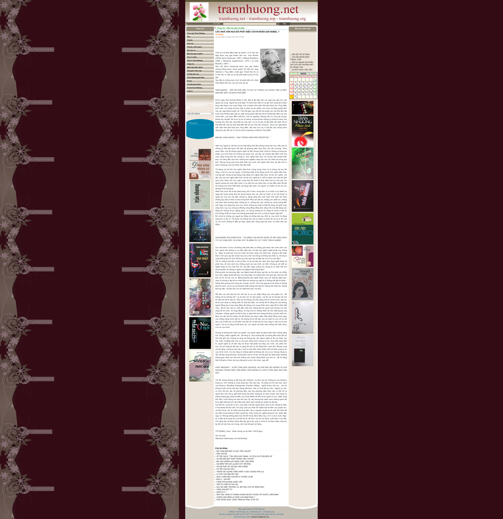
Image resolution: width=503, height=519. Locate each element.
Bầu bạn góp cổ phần (195, 54)
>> (313, 73)
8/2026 (303, 73)
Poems (189, 81)
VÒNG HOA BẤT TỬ (224, 489)
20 (307, 89)
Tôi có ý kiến (192, 57)
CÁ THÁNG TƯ (298, 50)
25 (300, 93)
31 (296, 96)
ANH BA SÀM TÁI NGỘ (301, 34)
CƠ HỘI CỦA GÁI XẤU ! (225, 469)
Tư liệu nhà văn (193, 74)
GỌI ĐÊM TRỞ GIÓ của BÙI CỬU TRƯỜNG (233, 464)
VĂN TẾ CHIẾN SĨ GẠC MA (227, 484)
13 (307, 86)
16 (292, 89)
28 (311, 93)
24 (296, 93)
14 (311, 86)
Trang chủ (200, 29)
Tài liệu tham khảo (194, 84)
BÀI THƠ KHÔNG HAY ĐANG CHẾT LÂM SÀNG (235, 461)
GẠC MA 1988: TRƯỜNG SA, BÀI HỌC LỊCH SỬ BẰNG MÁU (240, 487)
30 (292, 96)
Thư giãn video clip (194, 71)
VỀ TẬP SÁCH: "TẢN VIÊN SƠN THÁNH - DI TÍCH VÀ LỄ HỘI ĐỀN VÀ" (244, 456)
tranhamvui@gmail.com (260, 517)
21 (311, 89)
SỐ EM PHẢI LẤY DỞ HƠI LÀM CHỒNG (232, 467)
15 (315, 86)
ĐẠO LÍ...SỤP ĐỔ (223, 479)
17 (296, 89)
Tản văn (190, 43)
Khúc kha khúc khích (195, 67)
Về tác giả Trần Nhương (196, 33)
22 (315, 89)
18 (300, 89)
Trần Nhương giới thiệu (195, 77)
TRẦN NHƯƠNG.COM (300, 42)
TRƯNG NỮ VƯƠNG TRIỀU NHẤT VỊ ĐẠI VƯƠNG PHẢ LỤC (240, 472)
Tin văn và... (191, 50)
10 (296, 86)
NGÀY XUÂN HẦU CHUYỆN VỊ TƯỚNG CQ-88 (234, 477)
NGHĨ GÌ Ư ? (221, 492)
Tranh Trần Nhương (194, 88)
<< (293, 73)
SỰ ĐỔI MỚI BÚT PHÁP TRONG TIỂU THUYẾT (235, 459)
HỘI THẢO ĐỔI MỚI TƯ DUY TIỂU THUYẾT (233, 451)
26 (303, 93)
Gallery (190, 91)
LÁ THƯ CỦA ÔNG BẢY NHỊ (227, 474)
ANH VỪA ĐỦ (221, 454)
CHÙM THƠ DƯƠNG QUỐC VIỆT (229, 482)
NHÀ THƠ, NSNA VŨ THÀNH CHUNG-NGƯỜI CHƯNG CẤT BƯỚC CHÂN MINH (247, 495)
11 (300, 86)
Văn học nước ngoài (194, 47)
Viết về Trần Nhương (195, 60)
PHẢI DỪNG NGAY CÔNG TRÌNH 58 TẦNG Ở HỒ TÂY (237, 500)
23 (292, 93)
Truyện (189, 40)
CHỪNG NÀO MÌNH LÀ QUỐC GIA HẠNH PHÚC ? (235, 497)
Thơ (188, 37)
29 (315, 93)
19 (303, 89)
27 (307, 93)
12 (303, 86)
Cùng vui (190, 64)
